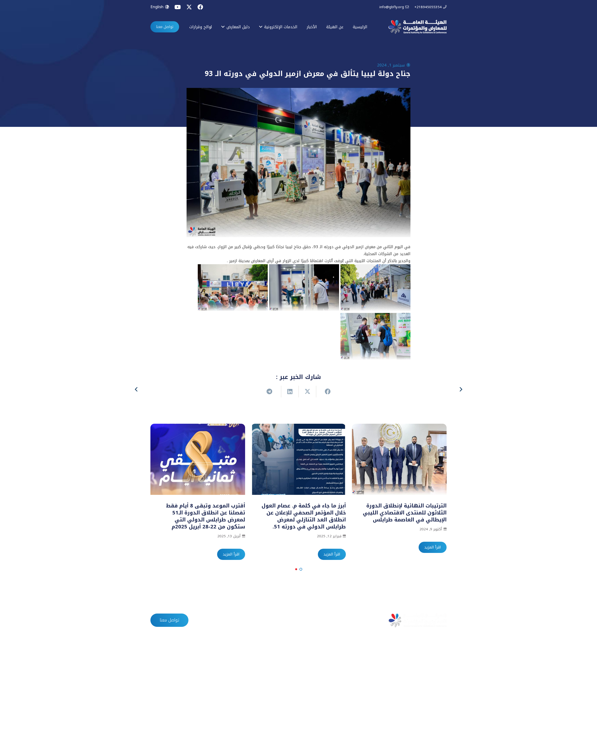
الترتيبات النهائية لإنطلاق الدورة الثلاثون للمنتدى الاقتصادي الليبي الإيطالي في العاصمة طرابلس (405, 513)
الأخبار (318, 620)
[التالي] (137, 389)
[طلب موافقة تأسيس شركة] (442, 663)
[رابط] (417, 27)
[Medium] (157, 716)
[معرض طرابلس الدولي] (339, 663)
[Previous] (461, 389)
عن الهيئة (343, 620)
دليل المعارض (290, 620)
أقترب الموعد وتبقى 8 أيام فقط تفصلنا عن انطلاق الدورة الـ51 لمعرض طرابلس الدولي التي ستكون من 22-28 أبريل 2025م (205, 516)
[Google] (173, 716)
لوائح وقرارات (256, 620)
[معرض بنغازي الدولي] (339, 683)
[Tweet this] (307, 391)
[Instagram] (189, 716)
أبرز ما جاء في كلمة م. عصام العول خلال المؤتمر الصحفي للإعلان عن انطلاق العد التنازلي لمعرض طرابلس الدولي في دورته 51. (304, 516)
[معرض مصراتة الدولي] (339, 673)
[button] (300, 569)
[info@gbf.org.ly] (236, 673)
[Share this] (324, 391)
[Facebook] (200, 7)
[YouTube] (177, 7)
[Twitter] (189, 7)
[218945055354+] (236, 683)
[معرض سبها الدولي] (339, 693)
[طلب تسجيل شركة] (442, 673)
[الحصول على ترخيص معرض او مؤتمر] (442, 683)
